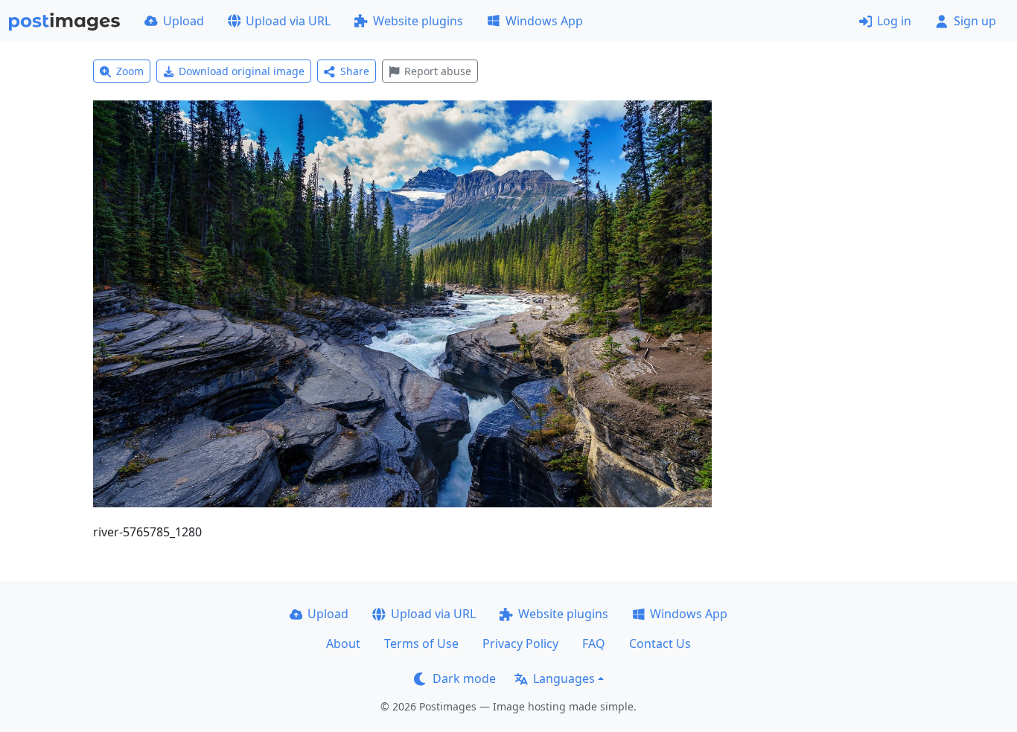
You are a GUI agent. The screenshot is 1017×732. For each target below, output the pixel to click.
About (343, 643)
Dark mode (464, 678)
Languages (564, 678)
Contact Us (660, 643)
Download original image (242, 71)
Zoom (130, 71)
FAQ (593, 643)
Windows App (544, 21)
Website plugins (418, 21)
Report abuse (437, 71)
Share (354, 71)
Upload (183, 21)
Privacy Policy (520, 643)
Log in (894, 21)
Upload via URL (288, 21)
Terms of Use (421, 643)
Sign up (975, 21)
